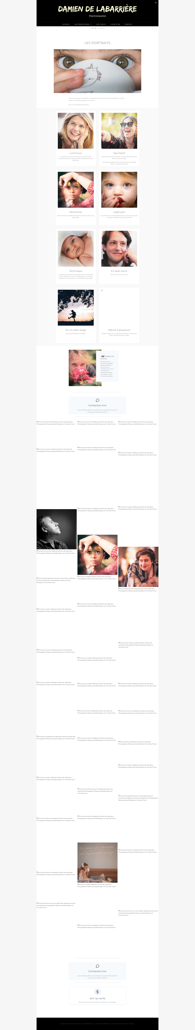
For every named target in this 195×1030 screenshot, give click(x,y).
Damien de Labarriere (83, 1023)
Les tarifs (101, 24)
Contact (128, 24)
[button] (57, 434)
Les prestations (81, 24)
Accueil (66, 24)
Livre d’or (115, 24)
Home (92, 28)
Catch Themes (128, 1023)
